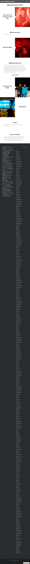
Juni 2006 (17, 451)
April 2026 (18, 154)
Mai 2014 (17, 382)
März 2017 (18, 332)
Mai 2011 (17, 432)
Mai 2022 (17, 230)
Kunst (11, 173)
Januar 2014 (18, 385)
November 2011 (18, 423)
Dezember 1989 (18, 542)
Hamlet (6, 168)
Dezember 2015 (18, 352)
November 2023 (19, 201)
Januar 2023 (18, 216)
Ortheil (3, 182)
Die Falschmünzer (5, 161)
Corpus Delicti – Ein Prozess (9, 150)
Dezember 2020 (19, 259)
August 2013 (18, 394)
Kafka (3, 173)
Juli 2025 (17, 170)
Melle (10, 176)
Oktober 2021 (18, 242)
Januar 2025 (18, 178)
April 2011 (17, 433)
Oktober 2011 (18, 425)
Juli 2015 (17, 361)
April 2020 (18, 273)
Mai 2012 (17, 413)
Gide (11, 166)
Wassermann (4, 192)
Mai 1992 (17, 521)
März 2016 (18, 347)
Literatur (10, 175)
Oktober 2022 (18, 221)
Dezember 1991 (18, 530)
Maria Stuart (6, 176)
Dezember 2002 (19, 454)
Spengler (8, 187)
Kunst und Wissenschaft (8, 1)
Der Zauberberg (5, 157)
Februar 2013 (18, 402)
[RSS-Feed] (17, 560)
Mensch (4, 178)
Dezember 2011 (18, 421)
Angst (5, 146)
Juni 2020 (17, 270)
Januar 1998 (18, 471)
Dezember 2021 (18, 239)
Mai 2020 (17, 271)
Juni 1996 (17, 480)
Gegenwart (11, 165)
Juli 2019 (17, 289)
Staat (3, 188)
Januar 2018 (18, 320)
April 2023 (18, 211)
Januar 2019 (18, 299)
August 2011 (18, 428)
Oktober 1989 (18, 544)
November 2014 (19, 371)
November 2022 (19, 220)
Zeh (12, 194)
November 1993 (19, 499)
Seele (8, 186)
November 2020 (19, 261)
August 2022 (18, 225)
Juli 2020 (17, 268)
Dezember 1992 (18, 511)
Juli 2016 (17, 344)
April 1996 (18, 482)
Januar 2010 (18, 447)
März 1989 (18, 552)
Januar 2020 (18, 278)
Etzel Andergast (4, 164)
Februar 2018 (18, 318)
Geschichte (4, 166)
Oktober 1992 (18, 514)
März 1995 (18, 487)
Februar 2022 (18, 235)
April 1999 (18, 464)
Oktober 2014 (18, 373)
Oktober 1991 (18, 533)
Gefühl (8, 165)
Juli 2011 (17, 430)
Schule (5, 186)
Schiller (7, 185)
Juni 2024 (17, 189)
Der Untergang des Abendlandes (7, 156)
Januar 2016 (18, 351)
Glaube (3, 167)
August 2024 (18, 185)
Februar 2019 (18, 297)
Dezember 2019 (18, 280)
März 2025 (18, 175)
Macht (12, 175)
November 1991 (18, 532)
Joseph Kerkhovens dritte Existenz (7, 172)
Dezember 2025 (18, 161)
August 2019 (18, 287)
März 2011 (18, 435)
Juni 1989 (17, 547)
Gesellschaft (8, 166)
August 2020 (18, 266)
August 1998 (18, 468)
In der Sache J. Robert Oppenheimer (7, 171)
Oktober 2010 (18, 440)
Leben (4, 175)
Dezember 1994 (18, 490)
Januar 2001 (18, 456)
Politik (6, 182)
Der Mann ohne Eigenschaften (6, 153)
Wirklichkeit (6, 193)
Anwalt (7, 146)
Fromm (3, 165)
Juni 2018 (17, 311)
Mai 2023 (17, 209)
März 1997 (18, 475)
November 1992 (18, 513)
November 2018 (18, 302)
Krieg (9, 173)
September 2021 (19, 244)
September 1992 (19, 516)
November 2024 (19, 182)
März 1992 (18, 525)
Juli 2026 (17, 151)
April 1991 (17, 537)
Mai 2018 (17, 313)
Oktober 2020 (18, 263)
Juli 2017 (17, 325)
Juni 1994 (17, 494)
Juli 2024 (17, 187)
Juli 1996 (17, 478)
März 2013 (18, 401)
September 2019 (19, 285)
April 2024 (18, 192)
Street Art (5, 188)
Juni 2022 (17, 228)
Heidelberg (10, 168)
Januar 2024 (18, 197)
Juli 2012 (17, 409)
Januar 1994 (18, 497)
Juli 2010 (17, 444)
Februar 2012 (18, 418)
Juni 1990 (17, 540)
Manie (3, 176)
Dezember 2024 (19, 180)
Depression (9, 151)
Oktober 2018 (18, 304)
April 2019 (18, 294)
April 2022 (18, 232)
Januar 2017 (18, 335)
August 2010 (18, 442)
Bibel (6, 149)
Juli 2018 (17, 309)
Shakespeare (4, 187)
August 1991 (18, 535)
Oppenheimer (11, 181)
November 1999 (19, 461)
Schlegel (10, 185)
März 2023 (18, 213)
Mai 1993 (17, 506)
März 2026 (18, 156)
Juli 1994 (17, 492)
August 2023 (18, 206)
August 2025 (18, 168)
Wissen (9, 193)
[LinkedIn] (15, 560)
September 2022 (19, 223)
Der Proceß (5, 155)
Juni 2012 (17, 411)
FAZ (7, 164)
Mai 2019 (17, 292)
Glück (5, 167)
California (3, 150)
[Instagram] (14, 560)
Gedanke (6, 165)
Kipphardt (6, 173)
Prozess (11, 182)
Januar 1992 (18, 528)
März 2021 (18, 254)
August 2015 (18, 359)
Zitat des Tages (7, 196)
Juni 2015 (17, 363)
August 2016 (18, 342)
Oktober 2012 (18, 406)
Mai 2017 (17, 328)
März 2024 (18, 194)
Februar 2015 (18, 368)
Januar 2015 (18, 370)
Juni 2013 (17, 397)
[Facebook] (12, 560)
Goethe (7, 167)
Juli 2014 (17, 378)
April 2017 (18, 330)
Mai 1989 (17, 549)
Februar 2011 (18, 437)
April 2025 (18, 173)
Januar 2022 (18, 237)
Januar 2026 (18, 159)
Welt (3, 193)
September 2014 (19, 375)
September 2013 (19, 392)
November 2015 (18, 354)
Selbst (10, 186)
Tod (11, 189)
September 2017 (19, 321)
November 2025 (19, 163)
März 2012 (18, 416)
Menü (27, 1)
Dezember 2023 (19, 199)
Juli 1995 (17, 485)
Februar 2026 (18, 158)
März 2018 (18, 316)
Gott (9, 167)
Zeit (3, 196)
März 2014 (18, 383)
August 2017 (18, 323)
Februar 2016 (18, 349)
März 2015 (18, 366)
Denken (6, 151)
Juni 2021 (17, 249)
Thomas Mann (6, 189)
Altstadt (3, 146)
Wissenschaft (11, 193)
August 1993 (18, 502)
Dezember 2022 (18, 218)
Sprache (11, 187)
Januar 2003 (18, 452)
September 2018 (19, 306)
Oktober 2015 (18, 356)
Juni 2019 (17, 290)
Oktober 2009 (18, 449)
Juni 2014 (17, 380)
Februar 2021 (18, 256)
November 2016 (19, 337)
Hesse (3, 170)
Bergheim (3, 149)
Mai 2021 (17, 251)
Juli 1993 (17, 504)
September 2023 (19, 204)
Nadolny (6, 179)
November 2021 (18, 240)
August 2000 (18, 459)
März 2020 (18, 275)
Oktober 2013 (18, 390)
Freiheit (10, 164)
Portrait (8, 182)
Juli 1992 (17, 518)
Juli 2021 (17, 247)
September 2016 (19, 340)
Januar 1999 (18, 466)
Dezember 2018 (18, 301)
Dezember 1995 (18, 483)
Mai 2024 (17, 190)
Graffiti (12, 167)
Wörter (6, 194)
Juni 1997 (17, 473)
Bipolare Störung (10, 149)
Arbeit (9, 146)
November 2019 (19, 282)
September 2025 (19, 166)
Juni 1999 (17, 463)
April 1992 (18, 523)
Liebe (7, 175)
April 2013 (18, 399)
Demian (3, 151)
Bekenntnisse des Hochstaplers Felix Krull (7, 148)
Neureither (5, 181)
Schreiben (3, 186)
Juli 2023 (17, 208)
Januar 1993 (18, 509)
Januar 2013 (18, 404)
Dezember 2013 (18, 387)
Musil (3, 179)
